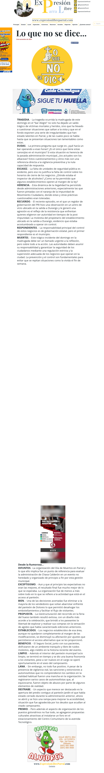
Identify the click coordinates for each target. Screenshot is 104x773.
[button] (36, 24)
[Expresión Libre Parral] (75, 1)
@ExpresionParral (83, 5)
